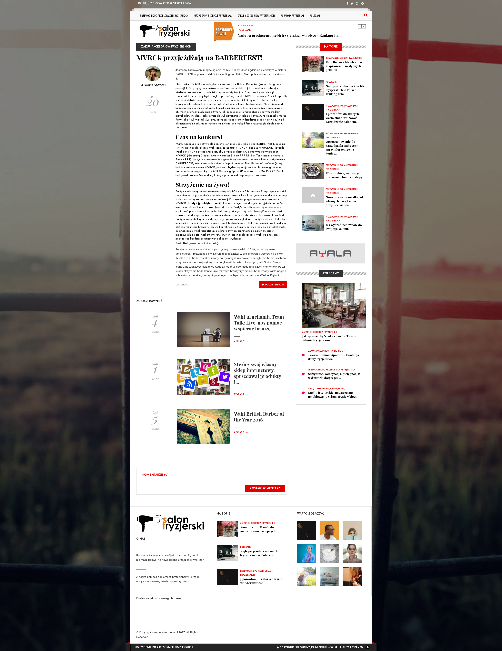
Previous (360, 26)
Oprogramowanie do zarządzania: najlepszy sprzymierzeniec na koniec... (342, 147)
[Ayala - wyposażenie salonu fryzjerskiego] (331, 253)
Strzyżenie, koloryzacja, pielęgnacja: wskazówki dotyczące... (334, 376)
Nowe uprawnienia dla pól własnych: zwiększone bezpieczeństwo (344, 201)
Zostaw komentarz (265, 488)
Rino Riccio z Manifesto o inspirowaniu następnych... (259, 529)
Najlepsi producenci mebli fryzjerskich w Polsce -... (259, 553)
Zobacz (241, 341)
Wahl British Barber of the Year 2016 (259, 417)
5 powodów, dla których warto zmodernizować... (261, 581)
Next (364, 26)
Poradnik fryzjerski (292, 15)
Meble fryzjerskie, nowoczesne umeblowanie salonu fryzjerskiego (332, 395)
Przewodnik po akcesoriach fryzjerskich (164, 15)
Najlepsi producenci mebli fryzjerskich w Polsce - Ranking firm (290, 27)
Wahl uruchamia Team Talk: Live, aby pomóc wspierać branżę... (259, 323)
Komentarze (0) (155, 475)
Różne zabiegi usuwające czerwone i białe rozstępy (344, 175)
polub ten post (274, 284)
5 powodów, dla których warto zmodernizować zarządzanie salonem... (342, 118)
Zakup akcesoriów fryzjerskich (256, 15)
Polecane (315, 15)
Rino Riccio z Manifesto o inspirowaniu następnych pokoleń (344, 66)
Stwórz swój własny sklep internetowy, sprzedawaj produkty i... (257, 373)
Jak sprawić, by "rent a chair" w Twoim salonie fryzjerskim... (329, 338)
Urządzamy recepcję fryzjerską (213, 15)
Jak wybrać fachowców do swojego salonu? (344, 227)
